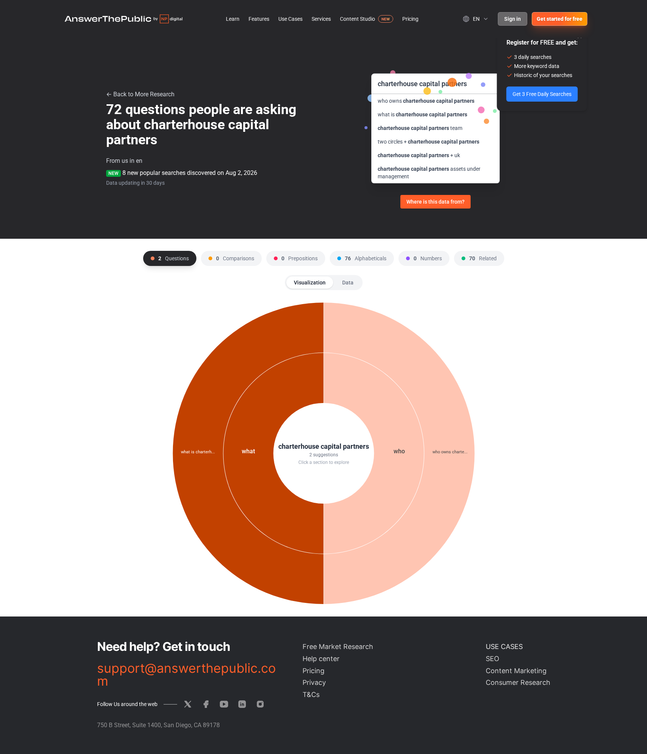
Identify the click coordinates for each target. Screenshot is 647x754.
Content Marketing (516, 671)
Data (348, 283)
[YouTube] (224, 704)
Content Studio (357, 19)
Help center (321, 659)
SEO (492, 659)
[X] (187, 704)
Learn (232, 19)
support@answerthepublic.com (186, 675)
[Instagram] (260, 704)
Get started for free (559, 19)
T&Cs (311, 694)
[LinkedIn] (242, 704)
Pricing (410, 19)
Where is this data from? (435, 202)
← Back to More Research (140, 94)
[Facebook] (205, 704)
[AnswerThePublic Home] (123, 18)
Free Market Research (338, 646)
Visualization (310, 283)
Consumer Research (518, 682)
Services (321, 19)
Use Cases (290, 19)
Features (259, 19)
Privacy (314, 682)
